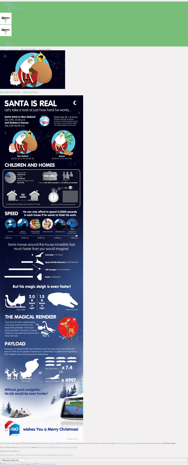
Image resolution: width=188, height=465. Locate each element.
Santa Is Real (71, 447)
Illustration (13, 49)
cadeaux (51, 443)
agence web (30, 464)
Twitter (8, 45)
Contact (8, 10)
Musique (13, 6)
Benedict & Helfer (126, 443)
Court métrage (15, 8)
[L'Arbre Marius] (6, 24)
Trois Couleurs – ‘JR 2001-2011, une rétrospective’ (22, 455)
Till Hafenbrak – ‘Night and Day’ (59, 455)
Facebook (9, 43)
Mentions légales (47, 464)
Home (2, 49)
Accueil (8, 2)
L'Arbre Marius (14, 464)
